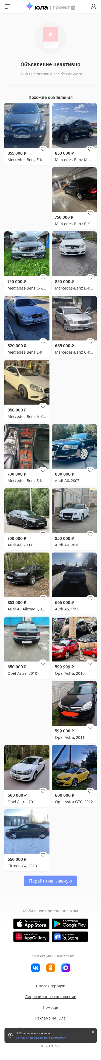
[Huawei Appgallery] (31, 936)
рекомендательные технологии (42, 1037)
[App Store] (31, 923)
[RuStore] (70, 936)
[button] (43, 149)
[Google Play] (70, 923)
